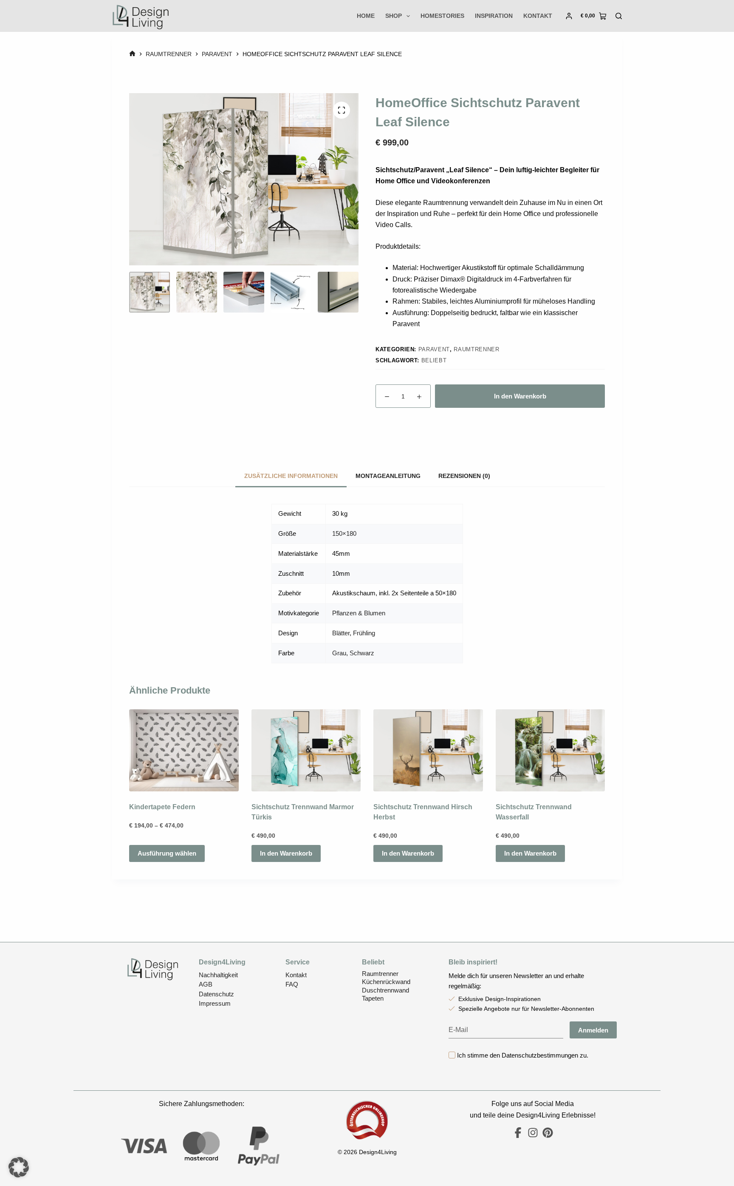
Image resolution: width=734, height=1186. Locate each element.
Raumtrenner (476, 349)
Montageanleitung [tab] (388, 475)
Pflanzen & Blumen (358, 613)
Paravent (434, 349)
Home (366, 15)
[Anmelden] (569, 16)
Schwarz (362, 653)
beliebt (434, 360)
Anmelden (593, 1030)
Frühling (364, 633)
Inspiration (494, 15)
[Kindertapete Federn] (184, 750)
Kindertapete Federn (162, 807)
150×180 (344, 533)
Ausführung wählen (167, 853)
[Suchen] (618, 16)
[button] (18, 1167)
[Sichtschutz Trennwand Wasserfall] (550, 750)
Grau (339, 653)
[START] (132, 54)
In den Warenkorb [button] (286, 853)
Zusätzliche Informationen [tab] (291, 475)
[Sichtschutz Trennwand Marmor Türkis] (306, 750)
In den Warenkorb (520, 396)
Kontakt (537, 15)
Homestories (442, 15)
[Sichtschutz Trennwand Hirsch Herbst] (428, 750)
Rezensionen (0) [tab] (464, 475)
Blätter (341, 633)
